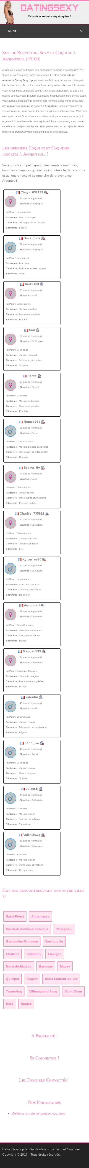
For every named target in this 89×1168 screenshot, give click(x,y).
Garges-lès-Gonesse (22, 941)
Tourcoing (14, 991)
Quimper (12, 979)
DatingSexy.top (13, 1149)
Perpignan (64, 929)
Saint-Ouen (73, 991)
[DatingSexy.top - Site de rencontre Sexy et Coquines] (44, 12)
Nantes (26, 1004)
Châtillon (33, 954)
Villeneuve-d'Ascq (43, 991)
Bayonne (46, 966)
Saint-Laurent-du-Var (61, 979)
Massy (65, 966)
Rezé (9, 1004)
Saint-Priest (15, 916)
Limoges (54, 954)
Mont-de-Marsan (18, 966)
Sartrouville (54, 941)
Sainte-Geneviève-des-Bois (27, 929)
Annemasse (40, 916)
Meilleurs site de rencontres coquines (38, 1113)
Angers (32, 979)
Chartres (12, 954)
